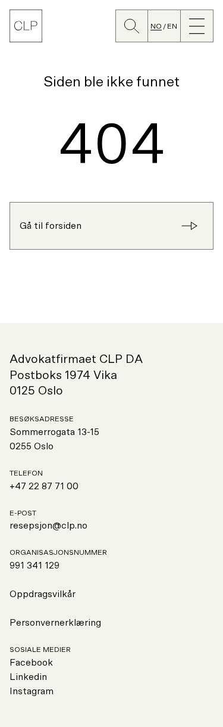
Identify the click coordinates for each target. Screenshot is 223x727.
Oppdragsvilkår (43, 594)
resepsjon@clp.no (48, 525)
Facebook (31, 662)
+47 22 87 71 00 (44, 486)
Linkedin (28, 677)
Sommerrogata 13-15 (54, 432)
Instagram (32, 691)
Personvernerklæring (55, 622)
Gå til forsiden (50, 226)
